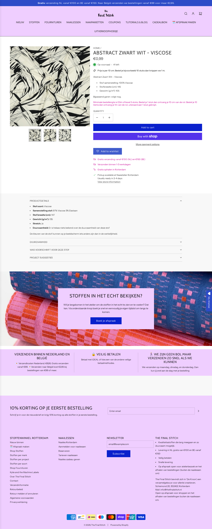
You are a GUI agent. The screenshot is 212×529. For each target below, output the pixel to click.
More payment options (147, 144)
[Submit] (198, 411)
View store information (109, 181)
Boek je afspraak (106, 320)
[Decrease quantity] (97, 117)
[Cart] (200, 13)
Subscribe (119, 453)
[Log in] (193, 13)
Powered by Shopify (119, 525)
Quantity (98, 111)
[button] (12, 86)
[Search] (185, 13)
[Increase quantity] (109, 117)
